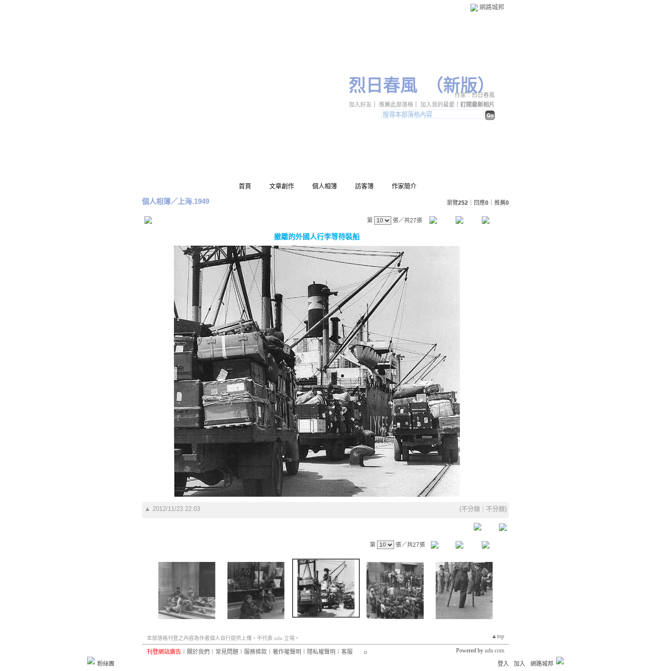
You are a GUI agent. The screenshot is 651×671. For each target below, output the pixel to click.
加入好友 (360, 104)
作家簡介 (404, 186)
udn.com (494, 650)
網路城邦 (491, 6)
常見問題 (226, 652)
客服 (347, 652)
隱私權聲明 (321, 652)
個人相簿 (324, 186)
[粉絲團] (91, 660)
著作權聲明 (287, 652)
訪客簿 (364, 186)
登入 (503, 664)
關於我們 (198, 652)
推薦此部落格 (396, 104)
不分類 (470, 508)
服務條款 (255, 652)
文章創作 (281, 186)
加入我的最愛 (437, 104)
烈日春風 (383, 85)
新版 (460, 85)
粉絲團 (105, 664)
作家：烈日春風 (475, 95)
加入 (519, 664)
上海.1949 (193, 201)
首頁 (245, 186)
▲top (497, 636)
